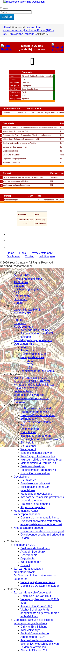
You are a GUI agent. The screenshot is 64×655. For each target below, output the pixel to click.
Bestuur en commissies (28, 278)
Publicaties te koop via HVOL (31, 398)
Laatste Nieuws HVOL (27, 309)
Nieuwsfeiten (28, 480)
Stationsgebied (29, 428)
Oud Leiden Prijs (24, 343)
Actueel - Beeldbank (32, 551)
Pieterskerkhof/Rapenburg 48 (38, 469)
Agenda (18, 319)
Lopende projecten (31, 500)
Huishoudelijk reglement (28, 289)
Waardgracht (28, 449)
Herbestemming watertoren (36, 422)
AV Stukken (21, 282)
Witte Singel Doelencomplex (37, 456)
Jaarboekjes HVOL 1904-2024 (32, 381)
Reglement (27, 350)
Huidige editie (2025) (33, 353)
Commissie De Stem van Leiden (40, 585)
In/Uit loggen (47, 256)
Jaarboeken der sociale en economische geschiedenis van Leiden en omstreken (39, 644)
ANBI (17, 292)
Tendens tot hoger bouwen (36, 452)
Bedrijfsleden (22, 296)
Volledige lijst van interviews (37, 582)
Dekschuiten (28, 432)
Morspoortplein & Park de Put (38, 463)
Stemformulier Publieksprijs (37, 371)
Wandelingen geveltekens (36, 493)
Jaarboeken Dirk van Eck (29, 394)
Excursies (20, 323)
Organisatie (27, 558)
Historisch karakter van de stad (32, 408)
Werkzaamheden (30, 561)
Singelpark (27, 442)
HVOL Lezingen (23, 326)
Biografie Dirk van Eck (33, 650)
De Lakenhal (28, 446)
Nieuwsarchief (22, 313)
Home (7, 27)
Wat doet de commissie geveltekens (42, 497)
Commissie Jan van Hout (35, 595)
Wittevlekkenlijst (30, 630)
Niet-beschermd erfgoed (28, 527)
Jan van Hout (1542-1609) (36, 606)
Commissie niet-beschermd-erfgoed (42, 531)
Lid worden (20, 299)
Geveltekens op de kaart (35, 483)
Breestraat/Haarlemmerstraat (37, 415)
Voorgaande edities (32, 357)
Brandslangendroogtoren (35, 435)
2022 (30, 364)
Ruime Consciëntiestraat (35, 473)
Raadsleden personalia (24, 33)
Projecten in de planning (35, 503)
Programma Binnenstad (34, 411)
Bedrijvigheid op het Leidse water (40, 439)
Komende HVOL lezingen (35, 330)
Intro (23, 347)
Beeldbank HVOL (24, 544)
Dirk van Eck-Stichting (33, 626)
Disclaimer (13, 256)
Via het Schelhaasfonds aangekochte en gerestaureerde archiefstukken (39, 613)
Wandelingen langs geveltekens (33, 340)
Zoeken (4, 8)
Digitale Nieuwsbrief (26, 388)
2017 (30, 360)
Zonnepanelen (29, 418)
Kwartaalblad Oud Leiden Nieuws (34, 384)
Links (22, 253)
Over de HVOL (22, 275)
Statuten (19, 285)
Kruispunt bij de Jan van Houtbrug (41, 459)
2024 (30, 367)
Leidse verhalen (23, 391)
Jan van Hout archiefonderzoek (32, 592)
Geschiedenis (28, 555)
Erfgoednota (27, 425)
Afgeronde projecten (32, 507)
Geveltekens (21, 476)
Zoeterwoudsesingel (32, 466)
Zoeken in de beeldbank (35, 548)
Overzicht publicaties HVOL (30, 377)
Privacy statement (41, 253)
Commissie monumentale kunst (39, 517)
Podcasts (19, 401)
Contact (29, 256)
